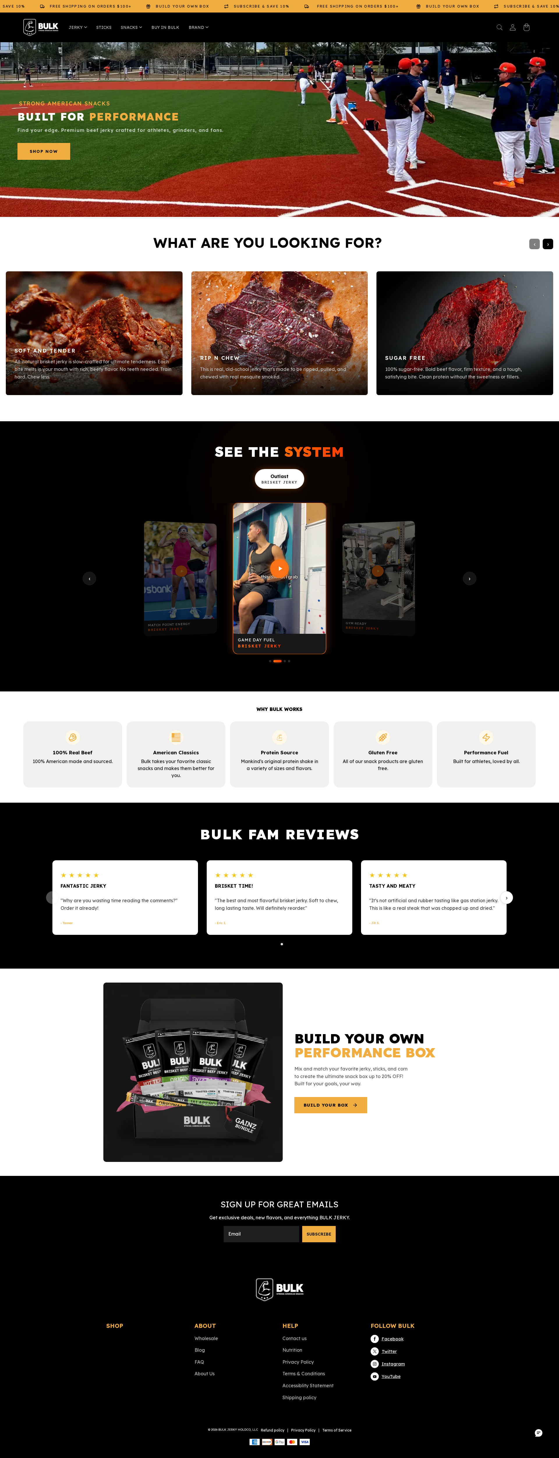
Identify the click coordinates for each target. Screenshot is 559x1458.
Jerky (76, 27)
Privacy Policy (298, 1362)
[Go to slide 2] (282, 944)
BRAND (196, 27)
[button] (499, 27)
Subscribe (319, 1234)
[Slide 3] (285, 661)
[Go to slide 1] (277, 944)
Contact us (294, 1338)
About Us (204, 1373)
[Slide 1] (270, 661)
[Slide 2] (277, 661)
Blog (199, 1350)
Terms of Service (336, 1430)
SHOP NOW (44, 151)
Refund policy (272, 1430)
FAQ (199, 1362)
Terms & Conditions (303, 1373)
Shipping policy (299, 1397)
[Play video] (180, 571)
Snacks (129, 27)
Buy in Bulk (165, 27)
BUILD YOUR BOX (326, 1105)
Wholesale (206, 1338)
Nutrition (292, 1350)
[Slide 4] (289, 661)
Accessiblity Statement (308, 1385)
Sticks (104, 27)
